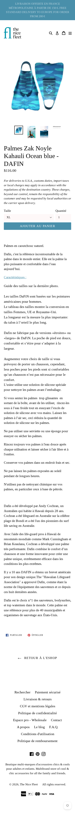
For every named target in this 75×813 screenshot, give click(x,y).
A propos (23, 727)
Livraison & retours (38, 699)
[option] (18, 130)
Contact (56, 720)
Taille (7, 210)
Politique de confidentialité (37, 713)
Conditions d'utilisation (37, 734)
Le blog (39, 727)
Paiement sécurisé (48, 692)
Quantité (60, 210)
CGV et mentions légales (37, 706)
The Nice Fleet (29, 784)
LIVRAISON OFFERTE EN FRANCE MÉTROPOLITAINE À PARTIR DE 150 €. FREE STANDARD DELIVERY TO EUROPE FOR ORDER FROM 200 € (37, 10)
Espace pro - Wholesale (30, 720)
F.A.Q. (53, 727)
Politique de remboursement (37, 741)
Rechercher (22, 692)
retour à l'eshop (40, 658)
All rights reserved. (54, 784)
